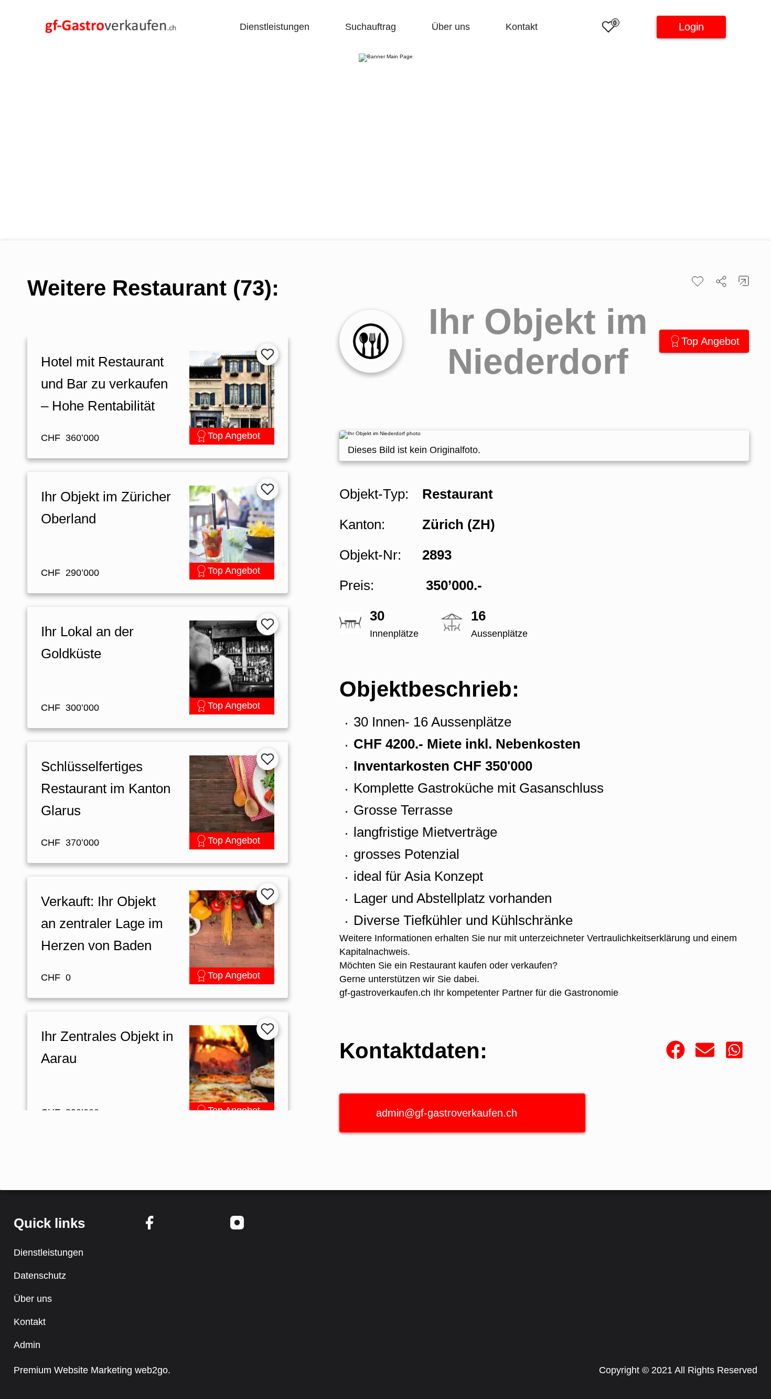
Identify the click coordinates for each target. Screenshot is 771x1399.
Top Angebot (710, 341)
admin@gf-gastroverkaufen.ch (446, 1113)
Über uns (451, 27)
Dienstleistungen (274, 27)
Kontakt (522, 27)
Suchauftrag (370, 27)
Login (691, 27)
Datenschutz (40, 1275)
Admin (27, 1345)
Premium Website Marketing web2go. (92, 1370)
